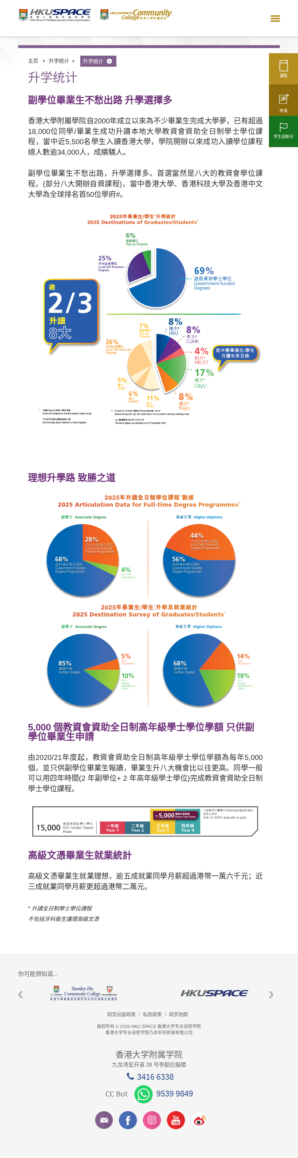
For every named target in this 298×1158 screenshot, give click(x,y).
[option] (83, 993)
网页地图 (178, 1014)
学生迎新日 (284, 136)
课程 (283, 76)
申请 (283, 111)
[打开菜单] (275, 18)
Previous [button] (21, 995)
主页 (33, 61)
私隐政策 (152, 1014)
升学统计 (59, 61)
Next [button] (271, 995)
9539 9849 (174, 1093)
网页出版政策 (121, 1014)
